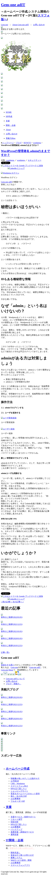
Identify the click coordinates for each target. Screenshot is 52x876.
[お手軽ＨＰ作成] (16, 70)
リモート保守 (16, 819)
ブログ (19, 143)
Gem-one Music (7, 670)
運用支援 (14, 834)
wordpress (37, 143)
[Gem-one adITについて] (2, 101)
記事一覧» (5, 652)
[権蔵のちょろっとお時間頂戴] (2, 749)
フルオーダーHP (18, 801)
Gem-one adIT (13, 5)
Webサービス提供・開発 (21, 860)
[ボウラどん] (2, 745)
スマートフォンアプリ (20, 865)
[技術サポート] (2, 78)
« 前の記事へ (6, 602)
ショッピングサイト (19, 791)
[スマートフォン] (2, 89)
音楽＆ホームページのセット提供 (25, 794)
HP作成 (9, 116)
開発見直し (15, 853)
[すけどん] (2, 743)
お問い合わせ (39, 25)
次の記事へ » (18, 602)
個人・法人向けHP (19, 796)
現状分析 (14, 822)
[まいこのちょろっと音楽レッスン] (2, 751)
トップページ (8, 143)
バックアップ (16, 829)
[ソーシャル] (2, 97)
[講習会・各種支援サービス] (2, 85)
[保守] (2, 82)
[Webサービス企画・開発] (2, 93)
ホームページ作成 (18, 768)
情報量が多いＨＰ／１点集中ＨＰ (25, 778)
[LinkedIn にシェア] (16, 168)
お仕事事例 (15, 799)
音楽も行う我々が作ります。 (22, 848)
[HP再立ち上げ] (2, 38)
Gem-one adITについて (15, 679)
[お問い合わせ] (2, 109)
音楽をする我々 (8, 665)
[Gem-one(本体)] (2, 739)
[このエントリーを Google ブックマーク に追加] (22, 165)
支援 (8, 121)
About (8, 130)
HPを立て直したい (19, 789)
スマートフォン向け (19, 786)
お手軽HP (15, 781)
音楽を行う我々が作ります (22, 855)
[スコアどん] (2, 747)
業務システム (16, 858)
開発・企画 (10, 125)
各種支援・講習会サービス (22, 832)
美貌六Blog (10, 138)
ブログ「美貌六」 (13, 684)
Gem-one (4, 25)
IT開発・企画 (14, 840)
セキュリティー (34, 160)
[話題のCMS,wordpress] (2, 74)
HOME (9, 112)
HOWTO (27, 143)
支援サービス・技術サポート (23, 817)
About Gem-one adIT (20, 25)
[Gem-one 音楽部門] (2, 741)
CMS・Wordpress (18, 783)
